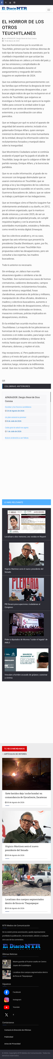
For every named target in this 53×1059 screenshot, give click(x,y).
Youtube (16, 1007)
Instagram (17, 1000)
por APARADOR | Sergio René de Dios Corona (20, 38)
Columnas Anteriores (17, 386)
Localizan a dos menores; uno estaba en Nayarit (26, 537)
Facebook (17, 992)
